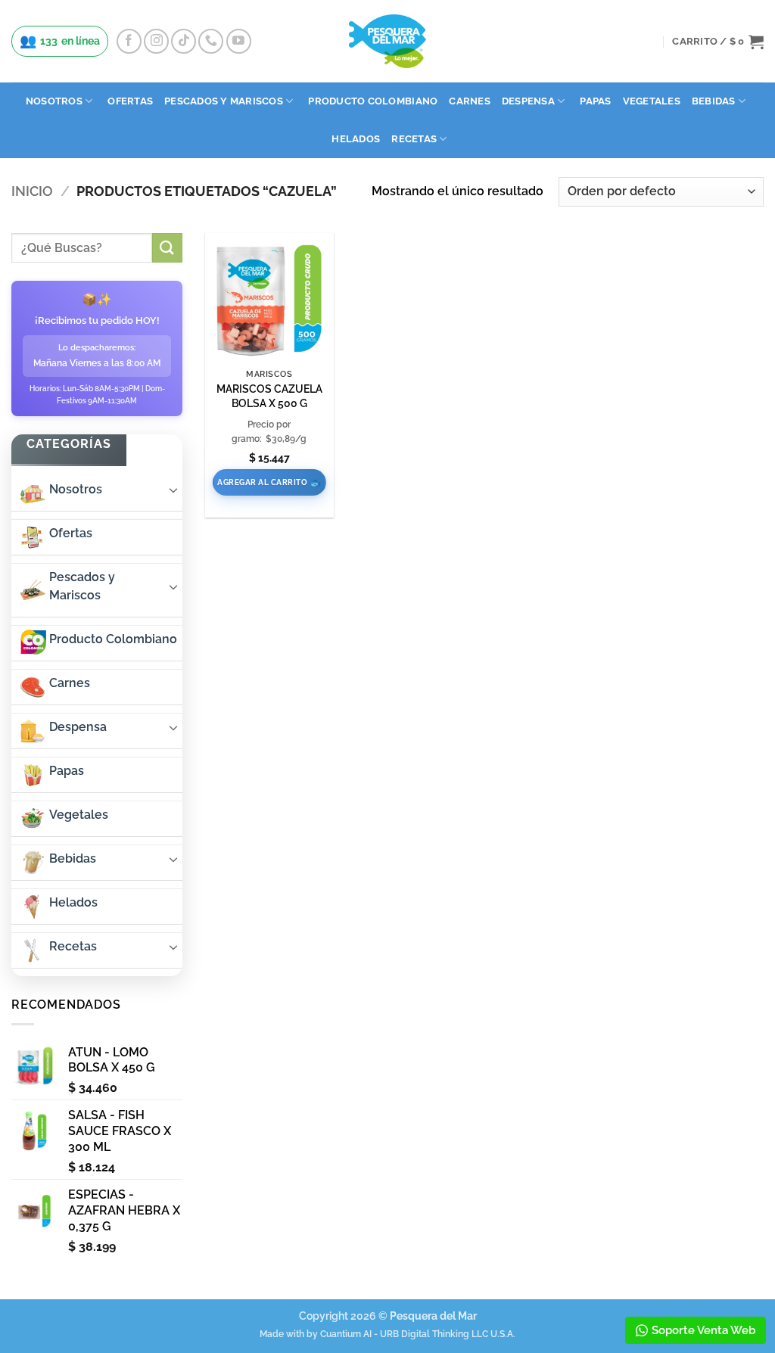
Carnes (469, 101)
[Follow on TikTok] (183, 41)
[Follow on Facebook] (129, 41)
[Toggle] (173, 490)
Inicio (32, 191)
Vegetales (651, 101)
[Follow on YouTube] (238, 41)
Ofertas (130, 101)
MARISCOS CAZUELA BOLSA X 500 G (269, 395)
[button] (718, 41)
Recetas (414, 139)
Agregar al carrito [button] (262, 482)
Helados (355, 139)
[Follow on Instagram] (156, 41)
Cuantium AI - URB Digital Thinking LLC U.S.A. (417, 1334)
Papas (595, 101)
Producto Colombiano (372, 101)
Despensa (528, 101)
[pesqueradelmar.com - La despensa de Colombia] (387, 41)
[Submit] (167, 248)
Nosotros (54, 101)
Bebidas (714, 101)
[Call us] (210, 41)
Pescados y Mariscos (223, 101)
